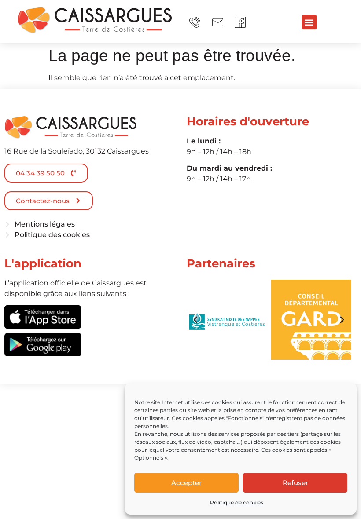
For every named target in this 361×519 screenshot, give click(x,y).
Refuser (295, 483)
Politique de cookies (236, 502)
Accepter (186, 483)
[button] (309, 22)
